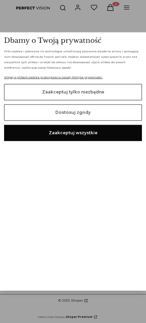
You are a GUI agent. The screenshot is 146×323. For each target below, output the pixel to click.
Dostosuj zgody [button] (73, 112)
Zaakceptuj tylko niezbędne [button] (73, 92)
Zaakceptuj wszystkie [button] (73, 132)
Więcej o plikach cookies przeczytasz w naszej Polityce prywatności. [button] (53, 77)
